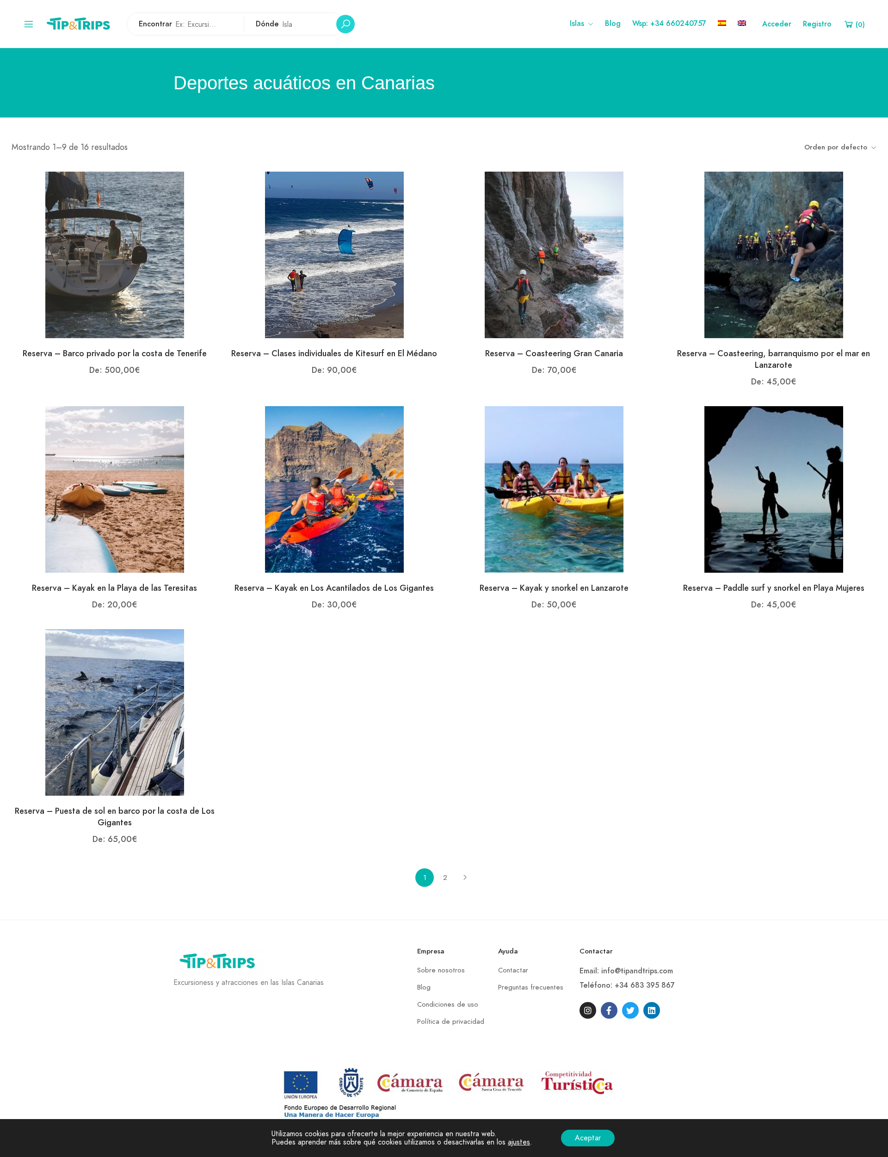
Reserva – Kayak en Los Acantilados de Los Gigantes (334, 588)
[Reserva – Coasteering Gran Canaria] (554, 254)
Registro (817, 24)
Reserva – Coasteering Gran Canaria (554, 353)
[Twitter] (630, 1010)
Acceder (776, 24)
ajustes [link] (519, 1142)
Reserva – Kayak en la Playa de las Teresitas (114, 588)
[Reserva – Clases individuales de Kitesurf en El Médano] (334, 254)
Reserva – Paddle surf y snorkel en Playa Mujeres (773, 588)
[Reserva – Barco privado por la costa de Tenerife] (114, 254)
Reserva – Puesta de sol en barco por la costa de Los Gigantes (115, 816)
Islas (577, 24)
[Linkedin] (651, 1010)
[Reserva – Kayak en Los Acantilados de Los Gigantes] (334, 489)
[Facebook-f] (609, 1010)
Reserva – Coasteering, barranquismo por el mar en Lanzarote (773, 359)
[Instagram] (588, 1010)
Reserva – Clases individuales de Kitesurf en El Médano (334, 353)
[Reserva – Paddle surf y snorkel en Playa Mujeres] (773, 489)
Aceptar (588, 1138)
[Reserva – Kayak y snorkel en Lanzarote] (554, 489)
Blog (613, 24)
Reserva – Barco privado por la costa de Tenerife (115, 353)
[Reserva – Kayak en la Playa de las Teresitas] (114, 489)
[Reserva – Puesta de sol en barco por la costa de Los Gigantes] (114, 712)
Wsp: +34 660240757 (669, 24)
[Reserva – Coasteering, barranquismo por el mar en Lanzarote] (773, 254)
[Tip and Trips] (80, 23)
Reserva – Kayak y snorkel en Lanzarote (554, 588)
